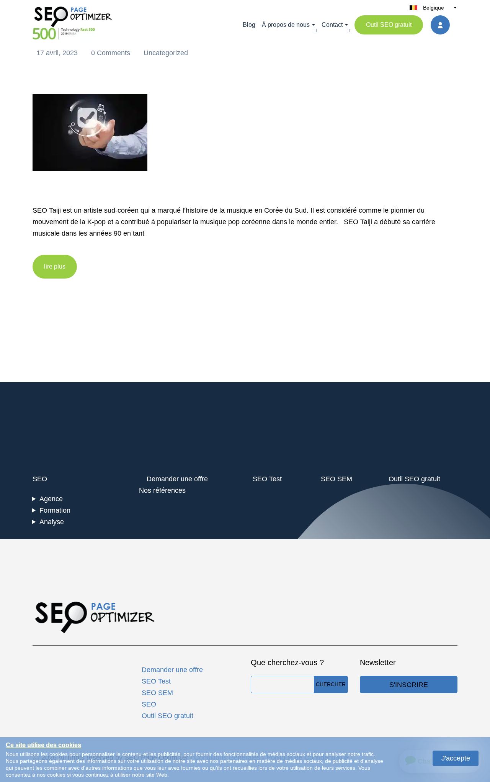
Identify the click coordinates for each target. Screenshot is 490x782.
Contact (332, 24)
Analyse (51, 522)
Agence (51, 499)
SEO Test (267, 479)
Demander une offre (177, 479)
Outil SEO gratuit (389, 24)
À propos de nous (286, 24)
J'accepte (455, 758)
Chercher (331, 684)
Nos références (162, 490)
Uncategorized (166, 53)
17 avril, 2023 (58, 53)
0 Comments (111, 53)
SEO (40, 479)
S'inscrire (408, 685)
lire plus (54, 266)
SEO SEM (336, 479)
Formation (54, 510)
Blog (249, 24)
